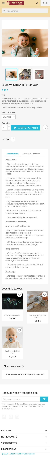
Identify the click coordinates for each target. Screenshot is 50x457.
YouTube (11, 417)
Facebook (4, 417)
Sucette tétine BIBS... (12, 315)
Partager (13, 139)
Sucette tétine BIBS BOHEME (37, 316)
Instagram (17, 417)
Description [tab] (13, 153)
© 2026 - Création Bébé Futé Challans (18, 454)
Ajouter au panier (26, 127)
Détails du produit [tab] (31, 153)
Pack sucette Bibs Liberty (12, 352)
